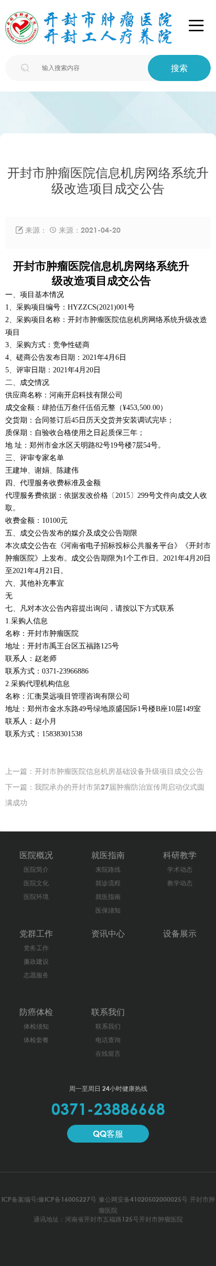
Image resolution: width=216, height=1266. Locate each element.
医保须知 (108, 910)
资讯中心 (108, 933)
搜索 (179, 68)
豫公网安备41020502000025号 (143, 1199)
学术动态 (179, 869)
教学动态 (179, 883)
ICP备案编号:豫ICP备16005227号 (49, 1199)
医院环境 (36, 896)
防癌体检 (36, 1012)
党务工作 (36, 948)
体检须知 (36, 1026)
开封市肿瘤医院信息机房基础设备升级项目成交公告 (119, 771)
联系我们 (108, 1012)
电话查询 (108, 1040)
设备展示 (180, 933)
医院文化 (36, 883)
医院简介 (36, 869)
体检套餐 (36, 1040)
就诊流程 (108, 883)
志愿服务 (36, 975)
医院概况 (36, 855)
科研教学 (180, 855)
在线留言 (108, 1053)
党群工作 (36, 933)
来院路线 (108, 869)
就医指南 (108, 855)
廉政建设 (36, 961)
